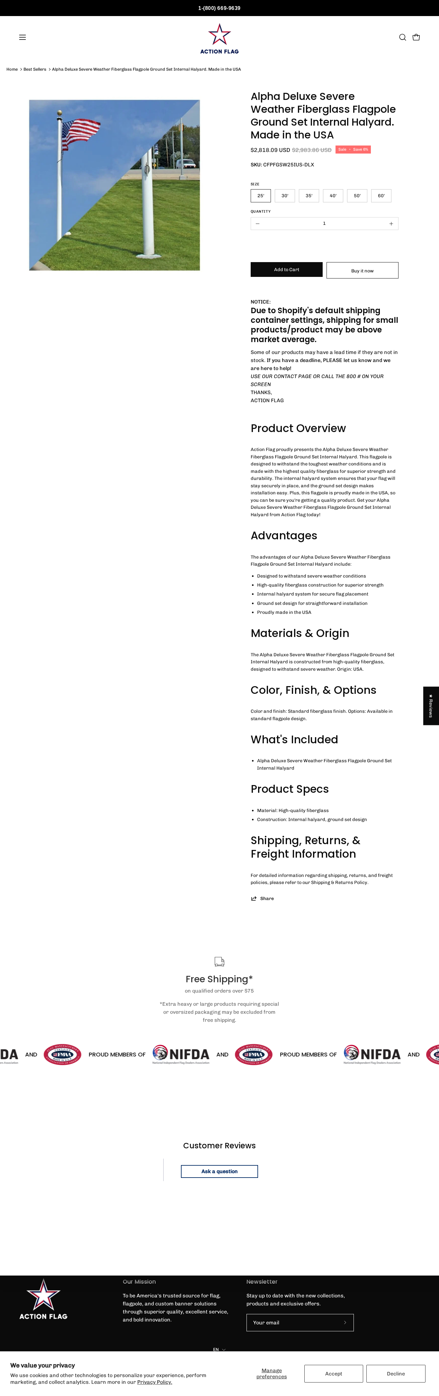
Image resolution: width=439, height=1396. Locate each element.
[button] (402, 37)
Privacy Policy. (154, 1382)
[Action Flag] (219, 37)
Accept (333, 1374)
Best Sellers (34, 69)
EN (216, 1349)
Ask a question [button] (220, 1171)
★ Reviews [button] (431, 706)
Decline (396, 1374)
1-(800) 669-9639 (219, 8)
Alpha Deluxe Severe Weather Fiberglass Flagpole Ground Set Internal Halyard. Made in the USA (146, 69)
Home (12, 69)
